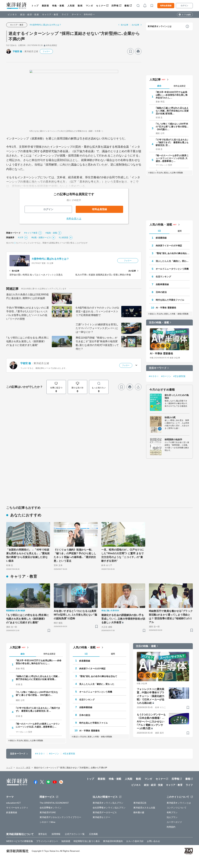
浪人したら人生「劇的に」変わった (173, 261)
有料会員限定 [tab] (180, 86)
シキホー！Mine (48, 822)
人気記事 (155, 79)
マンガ (89, 5)
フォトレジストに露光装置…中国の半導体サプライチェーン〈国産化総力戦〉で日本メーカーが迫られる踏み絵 (150, 696)
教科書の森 (138, 812)
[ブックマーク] (130, 51)
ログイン (184, 6)
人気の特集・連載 (161, 224)
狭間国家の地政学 (173, 439)
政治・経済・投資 (29, 14)
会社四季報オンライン (51, 807)
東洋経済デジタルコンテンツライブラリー (60, 817)
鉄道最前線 (161, 237)
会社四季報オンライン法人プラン (109, 807)
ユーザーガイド (174, 822)
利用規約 (171, 827)
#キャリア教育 (31, 233)
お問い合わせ (153, 841)
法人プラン (172, 817)
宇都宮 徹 (17, 51)
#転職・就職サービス (41, 237)
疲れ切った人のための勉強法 (177, 396)
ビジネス (12, 14)
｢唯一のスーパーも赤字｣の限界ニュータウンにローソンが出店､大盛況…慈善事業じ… (172, 158)
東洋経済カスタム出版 (144, 807)
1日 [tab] (159, 231)
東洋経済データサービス (105, 812)
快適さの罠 (170, 417)
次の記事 (135, 25)
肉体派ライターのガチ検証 (169, 245)
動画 (80, 5)
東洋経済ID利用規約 (113, 841)
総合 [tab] (159, 86)
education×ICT (13, 803)
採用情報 (56, 834)
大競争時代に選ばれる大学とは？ (50, 258)
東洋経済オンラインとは (160, 26)
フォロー (46, 51)
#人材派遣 (63, 237)
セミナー (101, 5)
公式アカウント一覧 (75, 834)
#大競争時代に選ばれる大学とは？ (45, 25)
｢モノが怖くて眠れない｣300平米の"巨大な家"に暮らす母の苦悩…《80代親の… (172, 127)
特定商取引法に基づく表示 (87, 841)
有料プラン (172, 812)
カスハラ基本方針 (135, 841)
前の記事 (124, 25)
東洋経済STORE (48, 812)
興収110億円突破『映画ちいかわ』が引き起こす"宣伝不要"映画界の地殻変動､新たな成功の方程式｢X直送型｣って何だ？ (97, 343)
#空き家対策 (179, 376)
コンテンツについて (176, 807)
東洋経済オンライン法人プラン (108, 803)
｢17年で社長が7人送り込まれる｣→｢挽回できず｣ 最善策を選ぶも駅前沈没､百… (172, 142)
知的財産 (65, 841)
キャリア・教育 (50, 14)
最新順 (45, 5)
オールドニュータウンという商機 (172, 269)
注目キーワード (158, 368)
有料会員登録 (165, 6)
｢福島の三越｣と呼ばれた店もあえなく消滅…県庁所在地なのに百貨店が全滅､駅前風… (172, 111)
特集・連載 (58, 5)
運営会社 (42, 834)
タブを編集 (186, 15)
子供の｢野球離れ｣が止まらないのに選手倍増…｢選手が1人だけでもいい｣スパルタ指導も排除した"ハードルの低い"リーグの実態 (27, 313)
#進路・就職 (51, 233)
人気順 (71, 5)
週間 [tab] (180, 231)
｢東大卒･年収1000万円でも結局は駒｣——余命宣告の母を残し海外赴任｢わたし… (172, 95)
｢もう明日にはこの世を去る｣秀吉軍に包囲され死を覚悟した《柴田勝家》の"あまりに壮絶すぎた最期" (27, 341)
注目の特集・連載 (159, 322)
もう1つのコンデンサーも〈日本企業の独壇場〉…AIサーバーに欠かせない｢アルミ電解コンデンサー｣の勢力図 (151, 721)
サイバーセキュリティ (17, 807)
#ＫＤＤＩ (154, 376)
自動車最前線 (162, 284)
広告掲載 (93, 834)
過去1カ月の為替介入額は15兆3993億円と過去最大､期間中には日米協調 (27, 296)
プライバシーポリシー (47, 841)
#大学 (20, 237)
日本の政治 (161, 292)
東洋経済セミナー (101, 817)
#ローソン (166, 376)
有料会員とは (73, 218)
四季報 (115, 5)
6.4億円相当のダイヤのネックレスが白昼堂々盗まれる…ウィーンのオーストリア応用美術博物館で (97, 311)
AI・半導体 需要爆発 (166, 307)
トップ (35, 5)
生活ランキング (163, 276)
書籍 (126, 5)
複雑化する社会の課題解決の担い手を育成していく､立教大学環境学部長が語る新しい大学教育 (123, 619)
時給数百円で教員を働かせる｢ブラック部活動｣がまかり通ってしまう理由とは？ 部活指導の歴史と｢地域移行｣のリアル (171, 616)
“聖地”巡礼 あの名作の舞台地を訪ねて (173, 253)
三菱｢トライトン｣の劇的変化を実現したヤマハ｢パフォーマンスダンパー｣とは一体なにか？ (97, 328)
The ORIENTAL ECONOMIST (54, 803)
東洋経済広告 (140, 803)
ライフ (65, 14)
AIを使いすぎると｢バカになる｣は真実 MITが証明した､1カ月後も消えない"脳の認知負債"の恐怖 (76, 615)
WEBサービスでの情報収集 (19, 841)
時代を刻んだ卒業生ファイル (170, 300)
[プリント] (138, 51)
